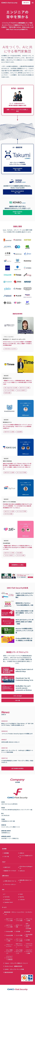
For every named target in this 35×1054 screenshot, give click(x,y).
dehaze (33, 3)
